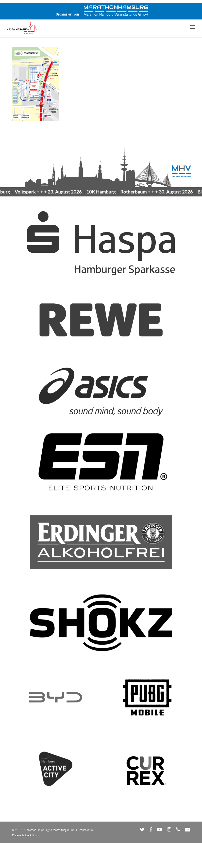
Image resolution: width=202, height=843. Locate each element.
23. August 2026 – (86, 191)
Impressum (86, 830)
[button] (192, 26)
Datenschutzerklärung (25, 835)
